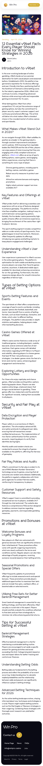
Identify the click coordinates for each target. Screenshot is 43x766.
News (19, 743)
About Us (7, 759)
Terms (20, 759)
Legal (26, 759)
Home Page (9, 743)
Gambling (5, 39)
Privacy (14, 759)
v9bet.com (14, 155)
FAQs (27, 743)
